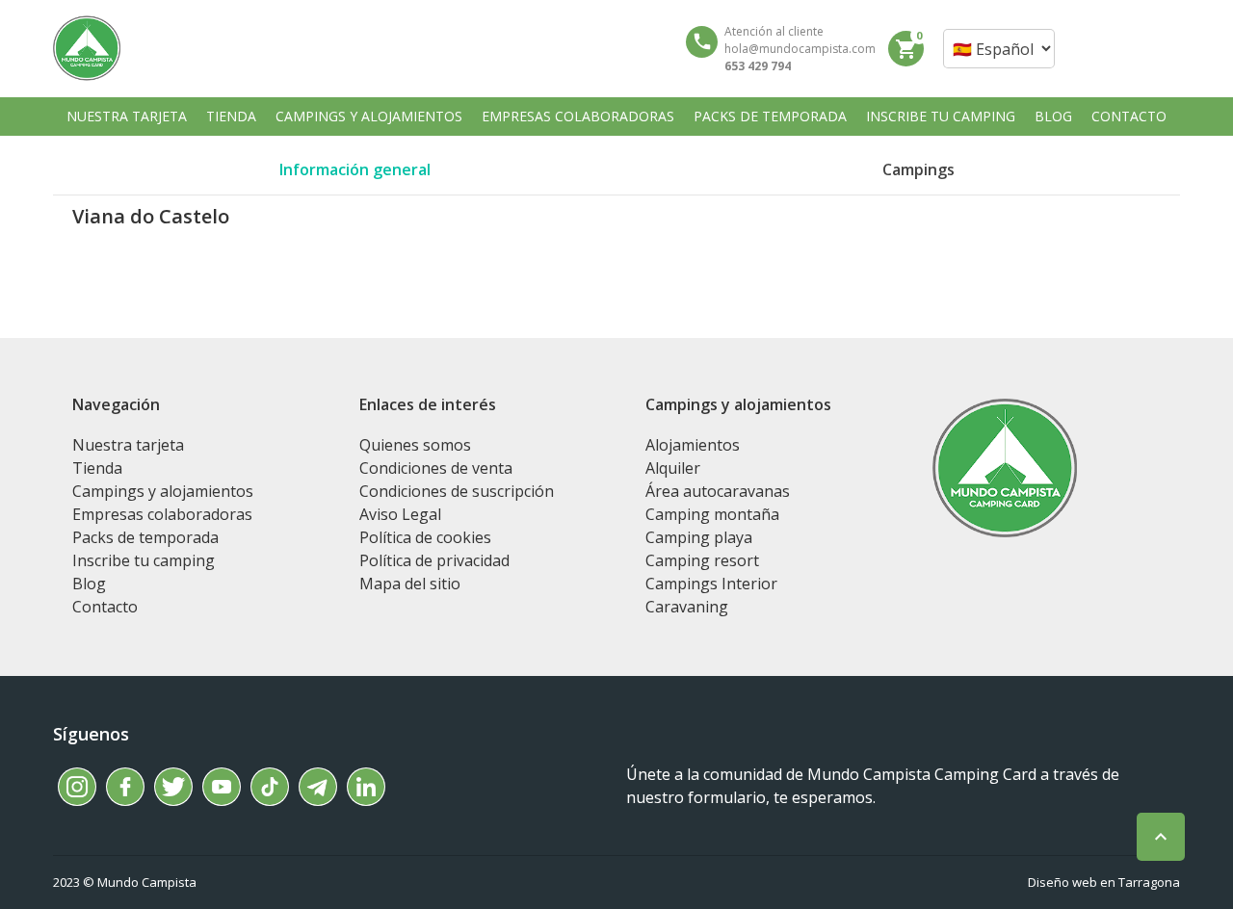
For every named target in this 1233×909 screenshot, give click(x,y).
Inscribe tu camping (143, 560)
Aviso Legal (400, 514)
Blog (89, 583)
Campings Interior (711, 583)
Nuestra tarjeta (128, 444)
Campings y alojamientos (162, 491)
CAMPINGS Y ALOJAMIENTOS (368, 116)
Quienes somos (415, 444)
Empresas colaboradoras (162, 514)
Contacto (105, 606)
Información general (355, 169)
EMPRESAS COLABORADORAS (578, 116)
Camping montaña (712, 514)
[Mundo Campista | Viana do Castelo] (86, 48)
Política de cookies (425, 537)
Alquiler (672, 468)
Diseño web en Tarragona (1104, 882)
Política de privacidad (434, 560)
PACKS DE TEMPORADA (770, 116)
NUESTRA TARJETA (126, 116)
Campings (918, 169)
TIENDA (231, 116)
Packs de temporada (145, 537)
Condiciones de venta (435, 468)
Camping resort (702, 560)
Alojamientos (692, 444)
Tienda (97, 468)
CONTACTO (1129, 116)
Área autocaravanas (717, 491)
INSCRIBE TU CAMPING (940, 116)
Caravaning (686, 606)
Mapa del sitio (409, 583)
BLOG (1053, 116)
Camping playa (698, 537)
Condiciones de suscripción (456, 491)
